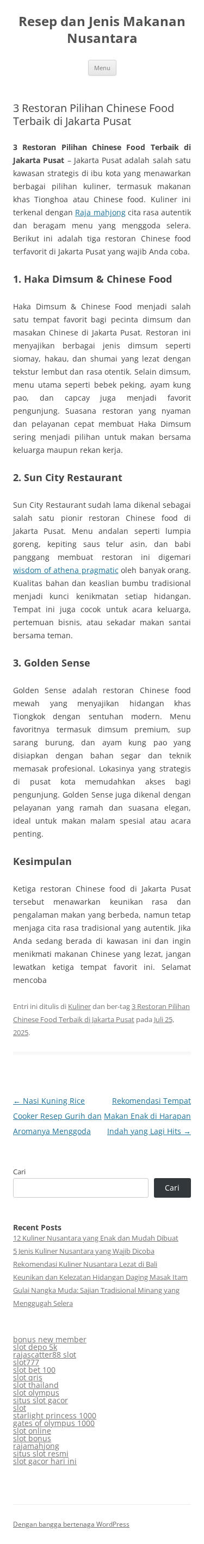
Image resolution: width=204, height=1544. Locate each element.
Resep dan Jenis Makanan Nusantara (102, 30)
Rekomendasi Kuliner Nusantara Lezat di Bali (85, 1264)
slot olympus (36, 1392)
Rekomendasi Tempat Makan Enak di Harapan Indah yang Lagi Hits (147, 1115)
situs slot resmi (41, 1453)
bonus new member (49, 1339)
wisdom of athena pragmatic (66, 570)
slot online (32, 1430)
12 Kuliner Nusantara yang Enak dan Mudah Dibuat (95, 1238)
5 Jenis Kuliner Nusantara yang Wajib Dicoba (83, 1251)
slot (19, 1408)
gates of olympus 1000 (54, 1423)
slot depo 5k (35, 1347)
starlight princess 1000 (54, 1415)
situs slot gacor (40, 1400)
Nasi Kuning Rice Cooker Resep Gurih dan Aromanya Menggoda (57, 1115)
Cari (19, 1171)
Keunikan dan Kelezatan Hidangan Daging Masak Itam (100, 1277)
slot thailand (36, 1385)
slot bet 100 (34, 1370)
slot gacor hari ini (45, 1461)
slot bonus (32, 1438)
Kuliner (79, 1006)
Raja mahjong (100, 212)
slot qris (27, 1377)
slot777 (26, 1362)
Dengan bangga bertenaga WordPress (71, 1524)
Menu (102, 68)
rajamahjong (36, 1446)
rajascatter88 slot (44, 1354)
